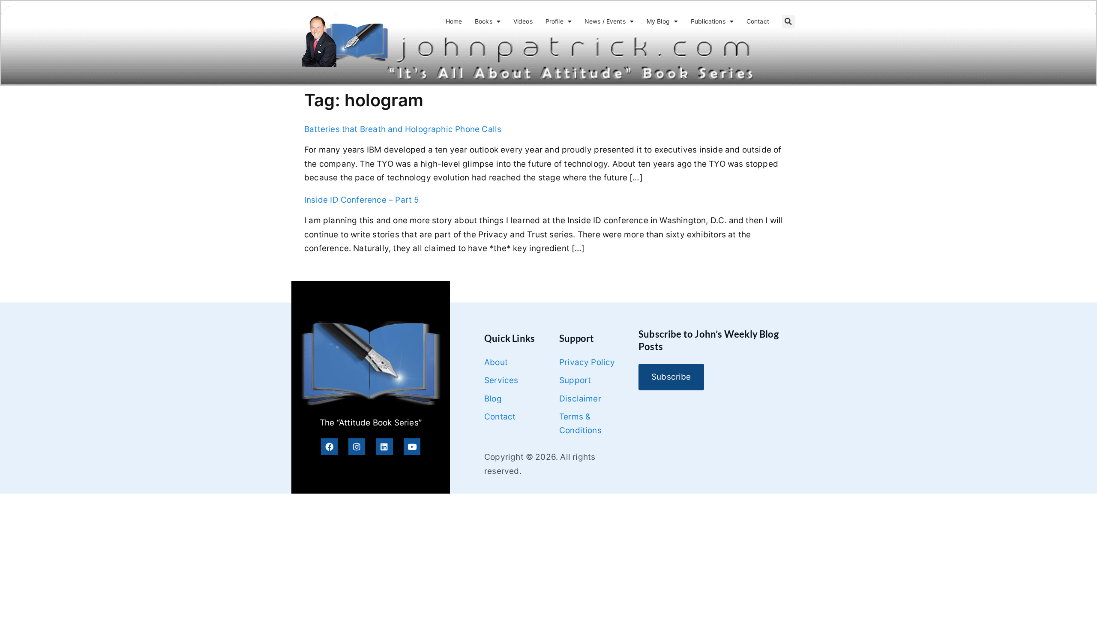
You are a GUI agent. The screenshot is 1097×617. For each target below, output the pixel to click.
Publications (708, 21)
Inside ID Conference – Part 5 (362, 200)
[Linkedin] (384, 446)
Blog (493, 399)
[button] (788, 21)
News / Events (605, 21)
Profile (554, 21)
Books (483, 21)
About (496, 362)
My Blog (658, 21)
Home (454, 21)
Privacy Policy (587, 362)
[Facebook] (329, 446)
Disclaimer (580, 399)
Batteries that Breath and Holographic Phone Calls (402, 129)
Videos (523, 21)
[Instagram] (356, 446)
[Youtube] (412, 446)
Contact (757, 21)
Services (501, 380)
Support (575, 380)
